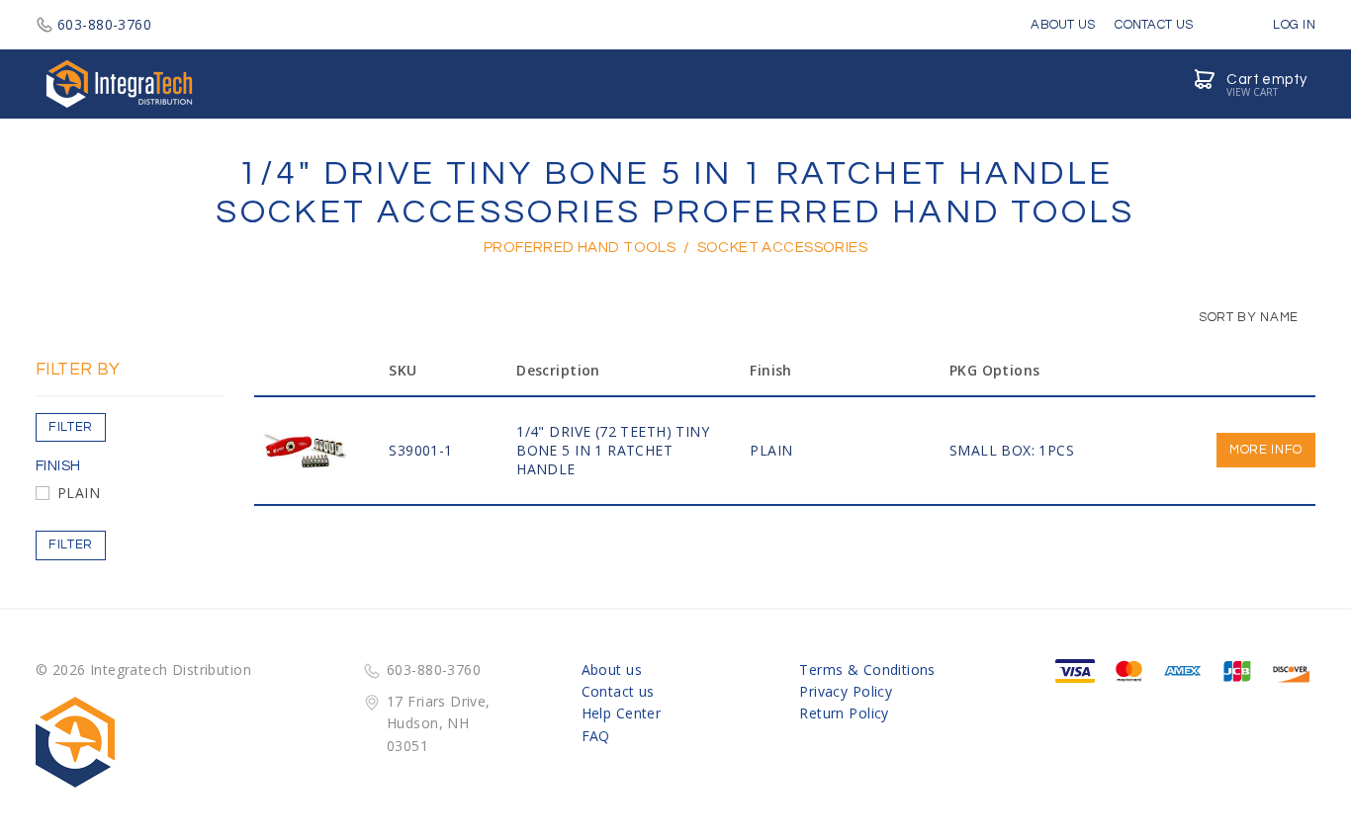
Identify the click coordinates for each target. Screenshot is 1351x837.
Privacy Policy (845, 691)
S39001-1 (420, 450)
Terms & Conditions (867, 669)
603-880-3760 (104, 24)
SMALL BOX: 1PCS (1011, 450)
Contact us (618, 691)
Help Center (622, 713)
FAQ (596, 735)
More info (1266, 450)
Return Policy (843, 713)
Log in (1292, 25)
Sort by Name (1247, 317)
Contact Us (1154, 25)
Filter (70, 427)
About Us (1063, 25)
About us (612, 669)
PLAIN (78, 492)
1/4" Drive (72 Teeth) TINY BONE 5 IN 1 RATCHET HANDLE (612, 450)
